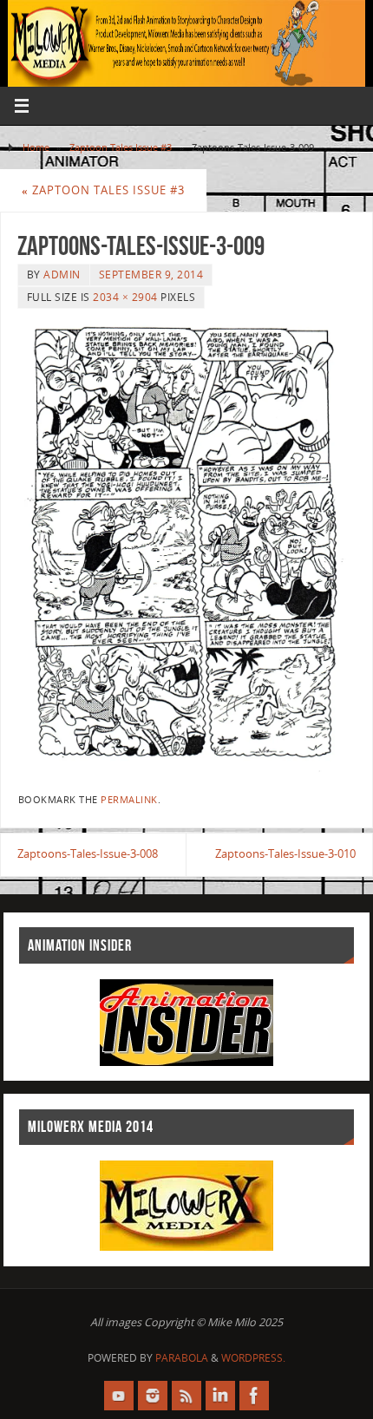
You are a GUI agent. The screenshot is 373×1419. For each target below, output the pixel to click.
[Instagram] (152, 1395)
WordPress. (253, 1357)
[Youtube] (119, 1395)
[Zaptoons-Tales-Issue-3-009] (186, 548)
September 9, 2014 (151, 274)
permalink (129, 800)
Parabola (181, 1357)
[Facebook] (254, 1395)
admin (62, 274)
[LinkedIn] (220, 1395)
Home (36, 147)
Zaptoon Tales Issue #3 (120, 147)
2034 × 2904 (125, 297)
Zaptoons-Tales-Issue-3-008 (87, 854)
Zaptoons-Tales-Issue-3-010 (285, 854)
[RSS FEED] (186, 1395)
